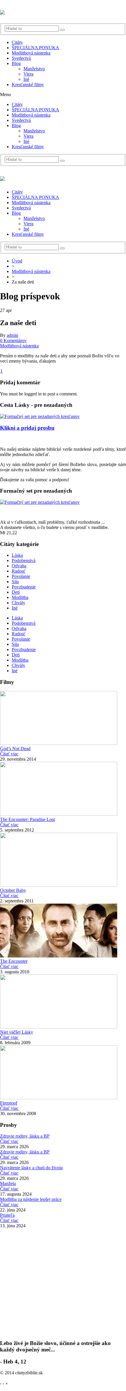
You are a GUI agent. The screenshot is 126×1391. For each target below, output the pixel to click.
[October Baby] (58, 885)
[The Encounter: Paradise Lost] (58, 814)
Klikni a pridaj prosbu (27, 428)
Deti (16, 592)
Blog (16, 63)
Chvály (18, 602)
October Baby (13, 890)
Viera (28, 73)
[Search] (62, 30)
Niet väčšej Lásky (16, 1032)
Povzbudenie (24, 586)
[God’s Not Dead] (58, 743)
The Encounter (14, 961)
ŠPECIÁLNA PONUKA (35, 47)
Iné (26, 79)
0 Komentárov (13, 340)
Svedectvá (21, 58)
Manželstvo (34, 68)
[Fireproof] (58, 1097)
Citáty (17, 42)
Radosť (18, 571)
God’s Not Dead (15, 748)
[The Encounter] (58, 955)
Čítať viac (9, 753)
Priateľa (7, 1215)
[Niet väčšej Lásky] (58, 1026)
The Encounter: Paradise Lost (27, 819)
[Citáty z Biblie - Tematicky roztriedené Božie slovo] (2, 11)
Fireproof (8, 1102)
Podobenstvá (23, 560)
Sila (15, 581)
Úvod (17, 260)
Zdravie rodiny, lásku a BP (25, 1136)
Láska (17, 555)
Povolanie (21, 576)
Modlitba (20, 597)
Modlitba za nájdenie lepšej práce (31, 1199)
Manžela (8, 1183)
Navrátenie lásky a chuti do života (31, 1167)
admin (12, 335)
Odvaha (19, 565)
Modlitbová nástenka (31, 52)
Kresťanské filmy (28, 84)
